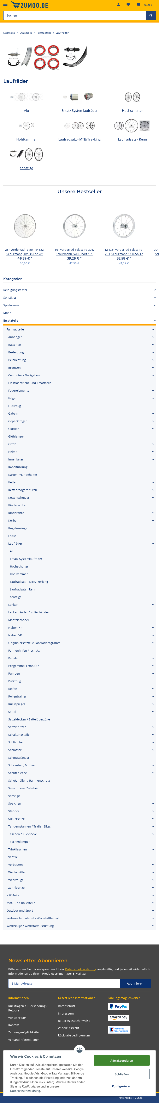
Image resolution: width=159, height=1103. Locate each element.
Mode (7, 313)
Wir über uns (17, 1018)
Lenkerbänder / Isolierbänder (28, 612)
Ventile (13, 857)
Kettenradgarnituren (22, 490)
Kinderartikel (17, 505)
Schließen (122, 1074)
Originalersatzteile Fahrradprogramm (34, 643)
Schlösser (15, 750)
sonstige (26, 168)
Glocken (13, 429)
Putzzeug (14, 681)
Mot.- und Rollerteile (21, 903)
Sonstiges (10, 297)
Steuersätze (16, 819)
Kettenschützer (18, 498)
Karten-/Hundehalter (22, 475)
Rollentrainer (17, 696)
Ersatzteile (10, 320)
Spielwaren (11, 305)
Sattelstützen (17, 727)
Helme (12, 452)
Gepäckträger (17, 421)
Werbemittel (16, 872)
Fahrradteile (15, 329)
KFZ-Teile (13, 895)
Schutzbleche (17, 773)
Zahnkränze (16, 888)
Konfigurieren (121, 1086)
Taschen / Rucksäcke (22, 834)
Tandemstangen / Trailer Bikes (29, 826)
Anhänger (15, 337)
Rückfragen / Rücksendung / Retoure (27, 1008)
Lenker (13, 605)
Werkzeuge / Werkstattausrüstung (30, 926)
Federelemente (18, 390)
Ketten (12, 482)
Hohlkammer (26, 139)
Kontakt (13, 1025)
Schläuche (15, 742)
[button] (118, 4)
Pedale (13, 658)
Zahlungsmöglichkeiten (24, 1032)
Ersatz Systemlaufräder (79, 110)
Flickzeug (14, 406)
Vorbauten (15, 865)
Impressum (66, 1013)
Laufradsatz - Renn (132, 139)
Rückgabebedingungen (74, 1035)
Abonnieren (135, 983)
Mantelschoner (18, 620)
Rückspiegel (16, 704)
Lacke (12, 536)
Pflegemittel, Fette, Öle (23, 666)
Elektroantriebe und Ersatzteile (29, 383)
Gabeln (13, 413)
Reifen (12, 689)
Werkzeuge (16, 880)
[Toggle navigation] (5, 2)
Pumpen (14, 673)
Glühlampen (16, 436)
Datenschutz (66, 1006)
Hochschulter (132, 110)
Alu (26, 110)
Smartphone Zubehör (23, 788)
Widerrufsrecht (68, 1028)
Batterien (14, 345)
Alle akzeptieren (121, 1060)
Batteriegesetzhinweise (74, 1021)
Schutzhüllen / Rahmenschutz (29, 780)
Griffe (12, 444)
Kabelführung (18, 467)
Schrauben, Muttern (22, 765)
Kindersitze (16, 513)
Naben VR (15, 635)
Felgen (12, 398)
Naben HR (15, 628)
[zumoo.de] (29, 4)
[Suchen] (151, 15)
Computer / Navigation (24, 375)
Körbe (12, 520)
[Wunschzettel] (128, 4)
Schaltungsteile (19, 735)
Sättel (12, 712)
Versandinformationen (24, 1040)
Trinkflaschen (17, 849)
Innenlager (15, 459)
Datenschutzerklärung (80, 969)
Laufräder (15, 543)
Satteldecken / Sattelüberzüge (29, 719)
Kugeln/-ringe (17, 528)
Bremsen (14, 368)
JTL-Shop (137, 1097)
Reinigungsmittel (15, 290)
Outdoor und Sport (20, 910)
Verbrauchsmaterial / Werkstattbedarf (33, 918)
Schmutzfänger (18, 758)
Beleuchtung (17, 360)
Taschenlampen (19, 842)
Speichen (14, 803)
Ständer (13, 811)
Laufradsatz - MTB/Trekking (79, 139)
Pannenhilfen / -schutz (24, 650)
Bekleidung (16, 352)
